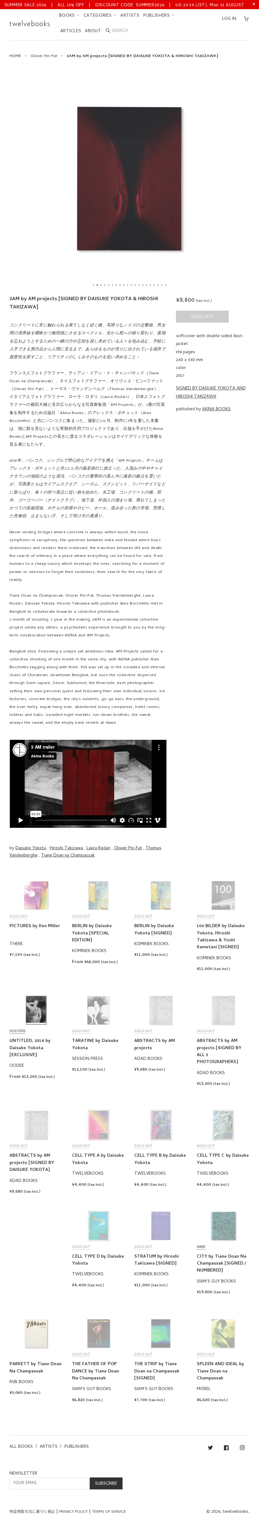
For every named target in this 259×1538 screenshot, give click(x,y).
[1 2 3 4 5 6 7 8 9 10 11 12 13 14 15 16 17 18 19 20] (129, 178)
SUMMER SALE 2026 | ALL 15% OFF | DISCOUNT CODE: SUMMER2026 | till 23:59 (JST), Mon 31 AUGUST (124, 5)
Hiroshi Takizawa (66, 848)
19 (161, 285)
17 (154, 285)
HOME (15, 56)
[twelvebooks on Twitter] (210, 1449)
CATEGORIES (98, 16)
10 (127, 285)
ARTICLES (70, 31)
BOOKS (67, 16)
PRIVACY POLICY (73, 1512)
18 (158, 285)
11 (131, 285)
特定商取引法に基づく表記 (32, 1512)
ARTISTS (130, 16)
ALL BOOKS (21, 1447)
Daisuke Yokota (30, 848)
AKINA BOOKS (216, 409)
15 (146, 285)
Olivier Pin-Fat (44, 56)
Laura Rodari (99, 848)
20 (165, 285)
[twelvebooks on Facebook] (226, 1449)
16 (150, 285)
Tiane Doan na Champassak (68, 855)
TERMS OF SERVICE (109, 1512)
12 (135, 285)
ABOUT (93, 31)
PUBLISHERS (157, 16)
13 (139, 285)
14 (142, 285)
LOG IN (229, 19)
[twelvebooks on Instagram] (242, 1449)
